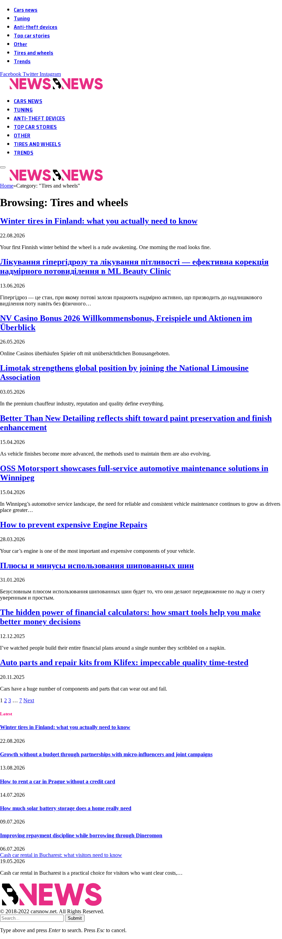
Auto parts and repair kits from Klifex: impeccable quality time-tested (124, 662)
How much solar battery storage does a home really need (65, 808)
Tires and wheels (33, 52)
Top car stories (32, 35)
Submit (75, 918)
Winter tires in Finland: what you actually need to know (98, 220)
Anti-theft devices (35, 27)
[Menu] (3, 167)
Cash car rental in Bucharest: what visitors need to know (61, 855)
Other (20, 44)
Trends (22, 61)
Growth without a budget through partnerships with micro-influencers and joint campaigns (106, 754)
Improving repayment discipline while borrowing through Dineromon (81, 835)
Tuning (22, 18)
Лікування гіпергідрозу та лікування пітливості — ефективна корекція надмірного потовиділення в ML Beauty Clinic (134, 266)
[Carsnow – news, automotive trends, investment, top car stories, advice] (53, 88)
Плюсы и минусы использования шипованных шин (97, 565)
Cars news (25, 9)
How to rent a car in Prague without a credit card (57, 781)
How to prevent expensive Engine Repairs (73, 524)
